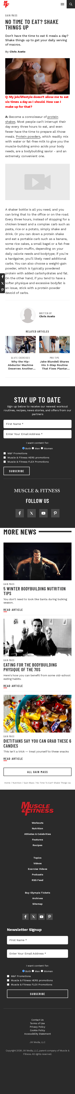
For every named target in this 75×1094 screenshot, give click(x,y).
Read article (13, 610)
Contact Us (37, 1020)
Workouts (37, 822)
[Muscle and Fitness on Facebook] (20, 513)
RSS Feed (37, 880)
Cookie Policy (37, 1030)
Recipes (37, 845)
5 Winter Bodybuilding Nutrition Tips (34, 591)
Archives (37, 898)
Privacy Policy (37, 1027)
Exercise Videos (37, 869)
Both (28, 448)
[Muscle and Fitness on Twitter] (31, 513)
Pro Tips (54, 358)
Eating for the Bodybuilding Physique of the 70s (30, 667)
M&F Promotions (17, 453)
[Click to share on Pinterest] (2, 290)
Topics (37, 857)
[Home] (6, 6)
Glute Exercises (20, 358)
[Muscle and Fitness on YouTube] (43, 513)
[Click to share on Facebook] (2, 276)
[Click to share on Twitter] (2, 283)
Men (37, 448)
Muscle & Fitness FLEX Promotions (28, 461)
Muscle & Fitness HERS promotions (28, 457)
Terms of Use (37, 1023)
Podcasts (37, 874)
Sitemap (37, 903)
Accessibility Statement (37, 1034)
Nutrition (37, 828)
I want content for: (37, 442)
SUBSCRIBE (16, 471)
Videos (37, 863)
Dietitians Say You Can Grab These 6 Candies (37, 743)
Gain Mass (11, 15)
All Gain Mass (37, 772)
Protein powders (28, 136)
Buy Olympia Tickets (37, 892)
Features (37, 839)
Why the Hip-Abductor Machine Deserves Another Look (20, 367)
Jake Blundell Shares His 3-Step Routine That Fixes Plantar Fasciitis (54, 367)
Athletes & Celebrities (37, 834)
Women (48, 448)
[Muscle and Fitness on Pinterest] (55, 513)
